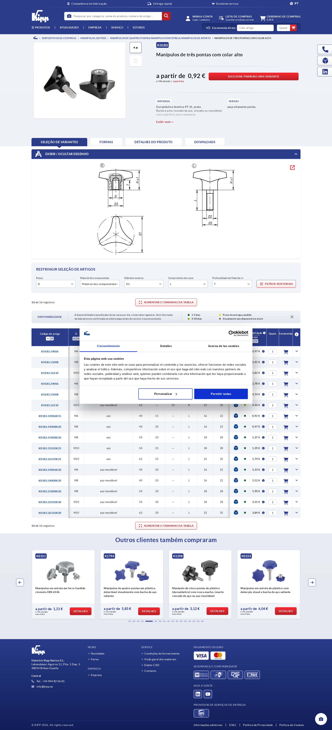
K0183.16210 (50, 373)
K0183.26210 (50, 405)
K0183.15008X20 (50, 437)
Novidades (98, 653)
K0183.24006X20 (50, 469)
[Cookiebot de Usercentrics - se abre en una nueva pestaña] (231, 333)
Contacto (150, 670)
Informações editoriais (208, 725)
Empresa (95, 27)
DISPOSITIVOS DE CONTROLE (58, 38)
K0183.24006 (50, 383)
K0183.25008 (50, 394)
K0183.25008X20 (50, 491)
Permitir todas (221, 393)
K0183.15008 (50, 362)
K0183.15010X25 (50, 448)
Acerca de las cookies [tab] (223, 346)
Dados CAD (151, 665)
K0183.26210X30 (50, 512)
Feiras (95, 659)
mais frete (178, 81)
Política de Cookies (291, 725)
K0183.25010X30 (50, 502)
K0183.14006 (50, 351)
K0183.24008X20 (50, 480)
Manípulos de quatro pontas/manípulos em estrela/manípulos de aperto (160, 38)
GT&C (233, 725)
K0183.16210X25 (50, 459)
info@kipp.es (44, 686)
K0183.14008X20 (50, 426)
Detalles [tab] (166, 346)
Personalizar (163, 393)
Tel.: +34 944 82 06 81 (50, 681)
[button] (129, 621)
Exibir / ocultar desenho (67, 153)
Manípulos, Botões (93, 38)
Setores (139, 27)
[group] (63, 584)
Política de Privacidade (258, 725)
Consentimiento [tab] (108, 346)
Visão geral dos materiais (160, 659)
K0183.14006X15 (50, 416)
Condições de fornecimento (162, 653)
